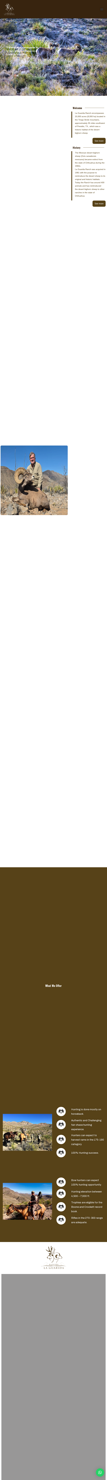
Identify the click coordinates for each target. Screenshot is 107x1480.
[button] (102, 9)
